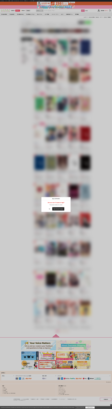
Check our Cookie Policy (80, 407)
